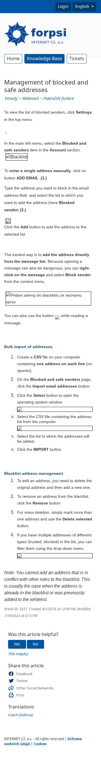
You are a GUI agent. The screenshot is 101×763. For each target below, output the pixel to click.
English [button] (82, 6)
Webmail (30, 98)
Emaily (11, 98)
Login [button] (63, 6)
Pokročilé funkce (58, 98)
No (35, 644)
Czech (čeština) (20, 715)
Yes (17, 644)
